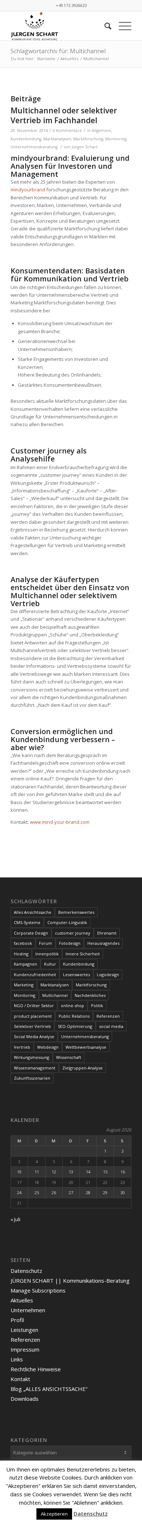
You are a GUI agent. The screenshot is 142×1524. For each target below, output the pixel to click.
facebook (23, 943)
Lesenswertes (76, 974)
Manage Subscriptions (38, 1290)
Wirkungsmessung (31, 1057)
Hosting (21, 953)
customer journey (72, 933)
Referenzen (108, 1016)
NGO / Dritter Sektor (34, 1005)
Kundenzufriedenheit (35, 974)
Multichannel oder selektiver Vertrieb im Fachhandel (64, 115)
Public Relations (74, 1016)
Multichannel (55, 995)
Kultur (50, 964)
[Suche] (104, 25)
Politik (97, 1005)
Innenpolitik (47, 953)
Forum (45, 943)
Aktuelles (22, 1300)
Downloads (25, 1398)
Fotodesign (69, 943)
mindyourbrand (28, 189)
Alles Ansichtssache (32, 912)
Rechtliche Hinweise (36, 1369)
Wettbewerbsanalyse (86, 1047)
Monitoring (115, 138)
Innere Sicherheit (83, 953)
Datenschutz (26, 1270)
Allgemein (101, 130)
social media (111, 1026)
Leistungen (24, 1329)
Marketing (23, 984)
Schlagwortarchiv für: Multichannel (58, 51)
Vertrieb (22, 1047)
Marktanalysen (57, 138)
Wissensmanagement (34, 1068)
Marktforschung (88, 138)
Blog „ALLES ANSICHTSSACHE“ (49, 1388)
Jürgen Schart (85, 146)
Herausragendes (103, 943)
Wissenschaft (68, 1057)
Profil (17, 1320)
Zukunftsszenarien (32, 1078)
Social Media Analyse (34, 1036)
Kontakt (20, 1379)
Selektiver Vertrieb (32, 1026)
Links (17, 1359)
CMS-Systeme (27, 922)
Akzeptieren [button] (54, 1514)
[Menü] (121, 25)
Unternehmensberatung (34, 146)
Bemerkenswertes (76, 912)
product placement (33, 1016)
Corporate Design (31, 933)
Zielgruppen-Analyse (82, 1068)
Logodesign (108, 974)
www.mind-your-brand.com (60, 822)
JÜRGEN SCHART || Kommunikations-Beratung (70, 1280)
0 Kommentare (67, 130)
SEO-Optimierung (75, 1026)
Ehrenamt (107, 933)
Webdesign (48, 1047)
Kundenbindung (26, 138)
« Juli (15, 1219)
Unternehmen (28, 1310)
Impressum (25, 1349)
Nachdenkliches (90, 995)
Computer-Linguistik (67, 922)
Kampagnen (25, 964)
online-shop (72, 1005)
